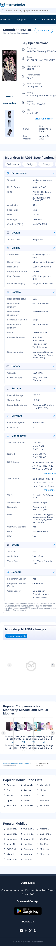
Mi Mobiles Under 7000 (29, 805)
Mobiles (4, 19)
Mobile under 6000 (12, 795)
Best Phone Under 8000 (13, 805)
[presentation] (10, 665)
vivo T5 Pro (12, 859)
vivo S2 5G (28, 828)
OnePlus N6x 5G (44, 839)
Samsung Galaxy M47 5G (29, 849)
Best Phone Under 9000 (46, 800)
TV (32, 19)
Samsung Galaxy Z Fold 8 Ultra (12, 834)
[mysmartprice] (12, 5)
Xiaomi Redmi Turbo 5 (10, 854)
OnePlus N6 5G (46, 844)
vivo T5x (27, 844)
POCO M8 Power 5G (12, 849)
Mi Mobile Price (28, 785)
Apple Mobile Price (10, 800)
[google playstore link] (28, 914)
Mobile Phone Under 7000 (29, 800)
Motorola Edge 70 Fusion (27, 834)
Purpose (29, 890)
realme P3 (28, 839)
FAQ (32, 894)
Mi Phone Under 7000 (46, 805)
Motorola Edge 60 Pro (27, 854)
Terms (25, 894)
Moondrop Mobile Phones (20, 764)
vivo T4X (11, 844)
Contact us (6, 890)
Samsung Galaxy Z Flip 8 (11, 839)
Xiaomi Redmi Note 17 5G (46, 828)
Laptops (19, 19)
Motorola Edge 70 (44, 849)
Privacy (51, 890)
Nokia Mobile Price (43, 795)
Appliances (47, 19)
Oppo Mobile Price (10, 790)
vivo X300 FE (28, 859)
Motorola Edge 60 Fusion (44, 854)
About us (18, 890)
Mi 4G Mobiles (44, 790)
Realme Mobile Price (27, 790)
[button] (3, 10)
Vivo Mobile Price (45, 785)
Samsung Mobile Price (11, 785)
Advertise (40, 890)
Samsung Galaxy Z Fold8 (11, 828)
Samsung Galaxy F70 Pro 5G (45, 834)
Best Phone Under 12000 (29, 795)
